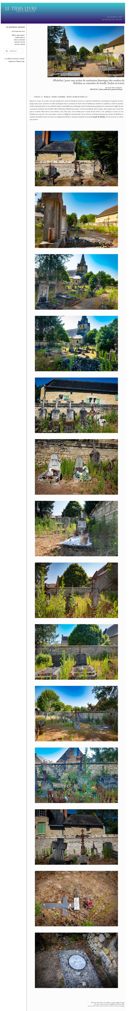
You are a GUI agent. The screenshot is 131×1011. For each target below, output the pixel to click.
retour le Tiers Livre (16, 61)
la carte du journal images (14, 59)
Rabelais (47, 97)
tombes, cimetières (58, 97)
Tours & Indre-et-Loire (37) (77, 97)
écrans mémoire (19, 40)
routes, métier (20, 44)
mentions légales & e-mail (117, 1003)
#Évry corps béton (18, 35)
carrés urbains (20, 37)
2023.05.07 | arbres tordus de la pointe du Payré (106, 89)
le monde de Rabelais (98, 117)
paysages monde (19, 42)
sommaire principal (18, 31)
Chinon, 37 (38, 97)
